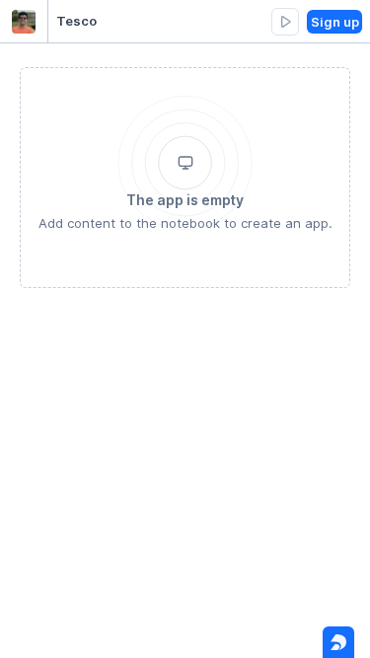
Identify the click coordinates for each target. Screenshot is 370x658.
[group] (285, 22)
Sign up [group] (335, 22)
